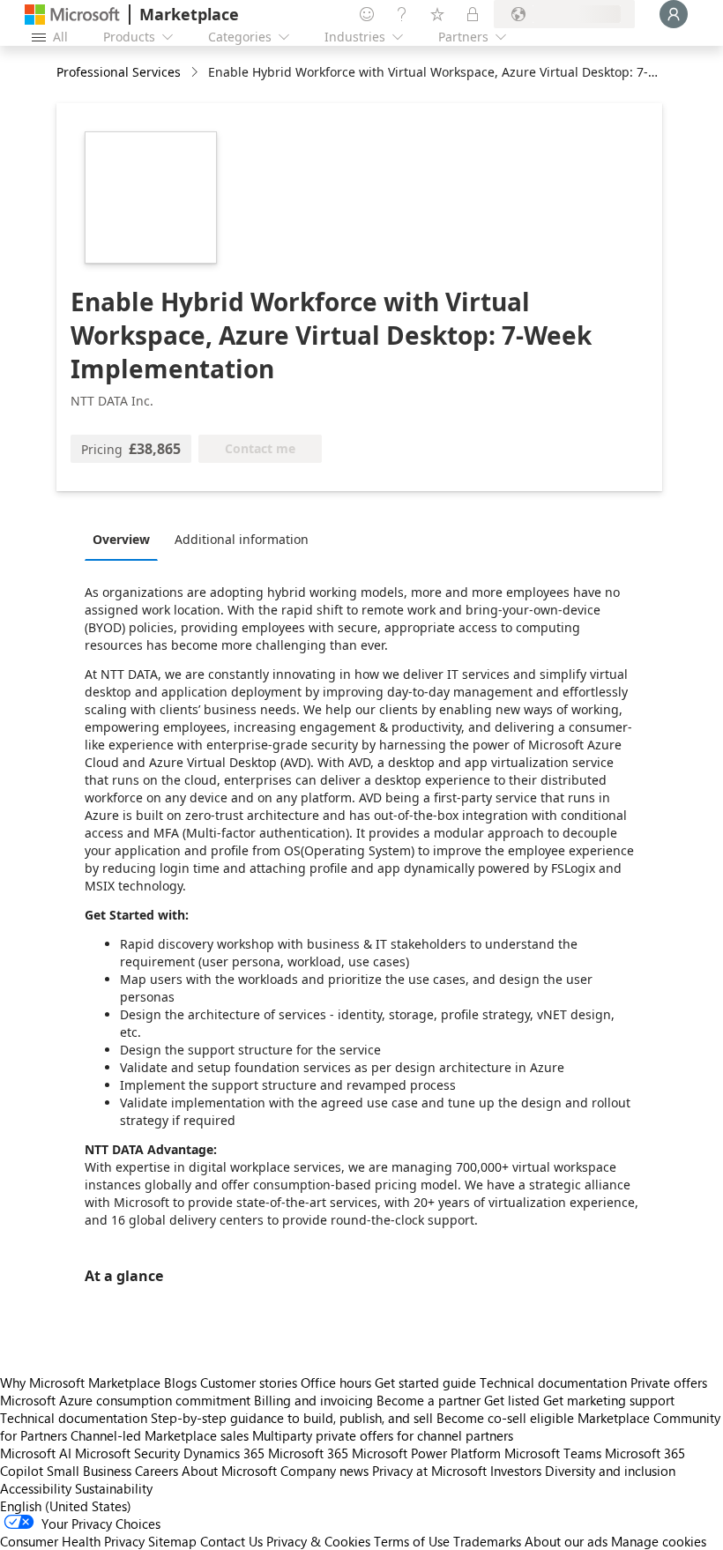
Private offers (668, 1382)
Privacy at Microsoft (429, 1470)
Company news (324, 1470)
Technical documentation (553, 1382)
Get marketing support (609, 1400)
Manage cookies (658, 1541)
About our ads (566, 1541)
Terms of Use (412, 1541)
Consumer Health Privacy (72, 1541)
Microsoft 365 (308, 1453)
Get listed (512, 1400)
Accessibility (35, 1488)
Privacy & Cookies (318, 1541)
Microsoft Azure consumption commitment (127, 1400)
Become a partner (428, 1400)
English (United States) (65, 1506)
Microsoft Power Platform (426, 1453)
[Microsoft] (72, 14)
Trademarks (487, 1541)
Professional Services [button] (118, 71)
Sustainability (114, 1488)
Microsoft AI (35, 1453)
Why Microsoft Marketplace (80, 1382)
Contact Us (231, 1541)
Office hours (336, 1382)
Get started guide (425, 1382)
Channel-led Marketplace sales (160, 1435)
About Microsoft (229, 1470)
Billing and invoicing (313, 1400)
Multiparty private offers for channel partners (382, 1435)
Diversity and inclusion (610, 1470)
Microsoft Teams (552, 1453)
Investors (515, 1470)
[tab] (126, 538)
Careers (156, 1470)
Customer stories (248, 1382)
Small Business (89, 1470)
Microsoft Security (127, 1453)
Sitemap (172, 1541)
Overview (121, 539)
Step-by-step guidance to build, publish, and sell (292, 1418)
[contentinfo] (196, 72)
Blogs (180, 1382)
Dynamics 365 (224, 1453)
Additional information (242, 539)
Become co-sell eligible (505, 1418)
